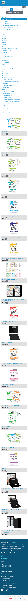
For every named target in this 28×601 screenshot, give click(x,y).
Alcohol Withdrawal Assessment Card (12, 237)
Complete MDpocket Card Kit (9, 279)
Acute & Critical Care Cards (9, 195)
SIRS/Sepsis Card (6, 468)
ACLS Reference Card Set (8, 174)
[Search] (24, 7)
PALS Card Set (6, 426)
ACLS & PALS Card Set (8, 153)
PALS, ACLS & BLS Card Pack (9, 447)
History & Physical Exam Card (9, 321)
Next (20, 9)
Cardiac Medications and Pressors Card (12, 258)
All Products (5, 17)
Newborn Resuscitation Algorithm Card (12, 363)
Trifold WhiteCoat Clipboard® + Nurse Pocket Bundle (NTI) (13, 510)
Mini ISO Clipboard (7, 342)
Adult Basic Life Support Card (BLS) (11, 216)
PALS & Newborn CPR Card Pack (10, 405)
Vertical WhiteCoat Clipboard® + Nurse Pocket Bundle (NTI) (12, 531)
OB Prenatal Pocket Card (8, 384)
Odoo (11, 598)
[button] (14, 12)
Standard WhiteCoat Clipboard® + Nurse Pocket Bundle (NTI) (12, 489)
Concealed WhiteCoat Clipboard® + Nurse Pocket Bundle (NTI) (13, 300)
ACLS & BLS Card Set (7, 132)
